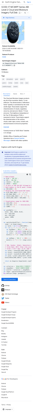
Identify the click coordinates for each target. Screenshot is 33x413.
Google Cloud (5, 366)
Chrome (3, 355)
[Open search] (24, 2)
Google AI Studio (6, 361)
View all (3, 372)
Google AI (4, 394)
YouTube (3, 345)
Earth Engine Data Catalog (13, 2)
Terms (3, 404)
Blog (2, 331)
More (21, 94)
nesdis (16, 83)
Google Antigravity (6, 364)
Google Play (4, 369)
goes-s (4, 83)
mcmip (10, 83)
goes (16, 79)
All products (4, 397)
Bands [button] (15, 94)
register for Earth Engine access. (17, 165)
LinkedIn (3, 339)
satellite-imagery (6, 86)
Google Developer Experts (8, 317)
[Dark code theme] (27, 174)
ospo (26, 83)
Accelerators (5, 320)
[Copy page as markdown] (25, 12)
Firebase (3, 358)
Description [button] (6, 94)
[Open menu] (3, 2)
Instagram (4, 336)
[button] (16, 17)
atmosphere (10, 79)
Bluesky (3, 333)
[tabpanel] (16, 119)
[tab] (6, 94)
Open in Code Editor (10, 279)
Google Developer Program (8, 312)
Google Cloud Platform (7, 392)
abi (3, 79)
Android (3, 352)
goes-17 (22, 79)
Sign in (29, 2)
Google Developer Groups (8, 315)
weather (15, 86)
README (6, 127)
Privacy (9, 404)
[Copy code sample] (30, 174)
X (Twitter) (4, 342)
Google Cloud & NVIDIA (7, 323)
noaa (21, 83)
